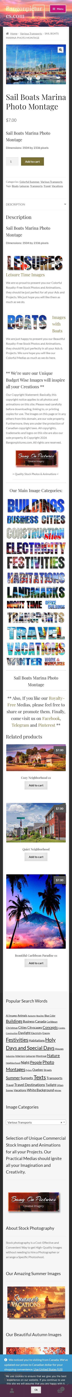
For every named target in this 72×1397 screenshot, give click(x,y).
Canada (40, 1021)
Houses (59, 1048)
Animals (22, 1015)
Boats (15, 186)
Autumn (32, 1015)
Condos (61, 1028)
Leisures (24, 186)
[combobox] (36, 1122)
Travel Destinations (29, 1084)
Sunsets (26, 1078)
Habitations (37, 1040)
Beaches (40, 1016)
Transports (36, 186)
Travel (47, 186)
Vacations (57, 186)
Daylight (24, 1033)
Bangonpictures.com (24, 11)
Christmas (12, 1027)
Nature (53, 1055)
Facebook (51, 718)
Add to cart (32, 161)
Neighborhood (13, 1063)
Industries (10, 1056)
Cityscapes (34, 1027)
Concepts (50, 1027)
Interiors (20, 1055)
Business (29, 1021)
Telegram (20, 725)
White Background (40, 1090)
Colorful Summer (30, 181)
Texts (40, 1077)
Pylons (29, 1070)
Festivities (17, 1040)
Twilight (51, 1085)
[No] (67, 1384)
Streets (48, 1070)
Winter (57, 1090)
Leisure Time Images (25, 274)
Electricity (36, 1033)
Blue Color (49, 1015)
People (36, 1062)
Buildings (14, 1021)
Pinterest (46, 725)
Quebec (37, 1070)
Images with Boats (59, 323)
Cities (22, 1027)
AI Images (11, 1015)
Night (25, 1062)
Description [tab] (15, 204)
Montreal (41, 1056)
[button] (61, 50)
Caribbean (52, 1021)
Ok (36, 1389)
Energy (46, 1033)
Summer (13, 1077)
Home (13, 33)
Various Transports (31, 33)
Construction (12, 1033)
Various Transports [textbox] (35, 1122)
